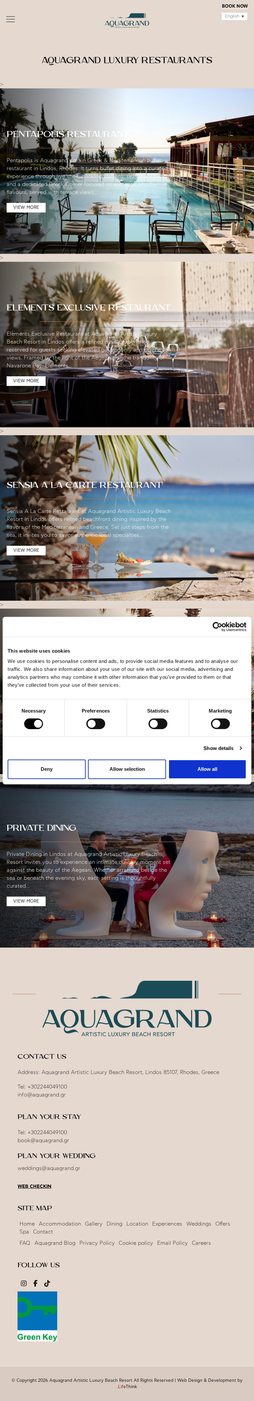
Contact (43, 1232)
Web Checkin (34, 1186)
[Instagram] (24, 1284)
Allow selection (127, 769)
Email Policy (172, 1243)
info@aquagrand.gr (42, 1094)
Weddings (198, 1224)
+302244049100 (47, 1087)
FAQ (25, 1243)
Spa (24, 1232)
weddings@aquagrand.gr (49, 1168)
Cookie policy (136, 1243)
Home (27, 1224)
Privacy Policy (97, 1243)
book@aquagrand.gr (43, 1140)
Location (137, 1224)
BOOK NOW (235, 6)
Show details (218, 748)
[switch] (95, 724)
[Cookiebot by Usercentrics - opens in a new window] (217, 626)
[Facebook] (35, 1284)
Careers (201, 1243)
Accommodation (60, 1224)
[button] (10, 21)
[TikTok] (47, 1284)
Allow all (207, 769)
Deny (47, 769)
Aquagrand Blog (54, 1243)
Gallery (94, 1224)
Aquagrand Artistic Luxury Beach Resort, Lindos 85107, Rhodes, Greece (130, 1072)
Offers (222, 1224)
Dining (114, 1224)
